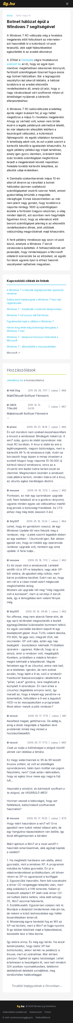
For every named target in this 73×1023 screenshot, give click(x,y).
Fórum (48, 1012)
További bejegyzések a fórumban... (36, 986)
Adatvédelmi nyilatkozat (15, 1012)
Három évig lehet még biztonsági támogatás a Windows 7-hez (32, 329)
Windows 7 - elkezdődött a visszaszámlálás (31, 346)
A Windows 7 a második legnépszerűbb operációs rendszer (35, 292)
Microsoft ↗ (13, 352)
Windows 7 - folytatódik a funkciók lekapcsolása (34, 309)
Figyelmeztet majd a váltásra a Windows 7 (30, 321)
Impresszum (36, 1012)
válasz (54, 390)
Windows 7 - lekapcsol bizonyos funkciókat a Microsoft (32, 339)
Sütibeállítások (42, 1017)
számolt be (14, 64)
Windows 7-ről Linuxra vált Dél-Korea (27, 315)
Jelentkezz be (15, 380)
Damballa (27, 60)
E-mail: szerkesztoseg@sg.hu (18, 1017)
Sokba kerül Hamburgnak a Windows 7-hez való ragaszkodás (34, 301)
